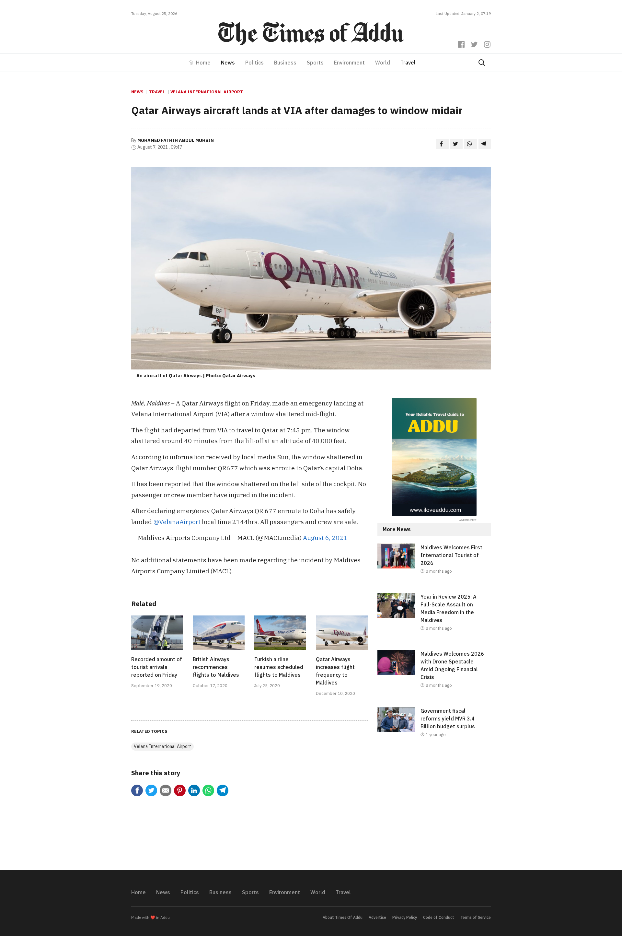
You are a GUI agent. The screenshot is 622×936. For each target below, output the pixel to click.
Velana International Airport (206, 92)
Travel (408, 62)
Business (285, 62)
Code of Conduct (438, 917)
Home (203, 62)
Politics (254, 62)
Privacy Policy (404, 917)
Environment (349, 62)
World (382, 62)
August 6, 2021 (325, 537)
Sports (315, 62)
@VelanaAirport (177, 522)
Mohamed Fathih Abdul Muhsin (175, 140)
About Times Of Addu (343, 917)
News (228, 62)
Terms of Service (475, 917)
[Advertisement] (434, 809)
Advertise (377, 917)
